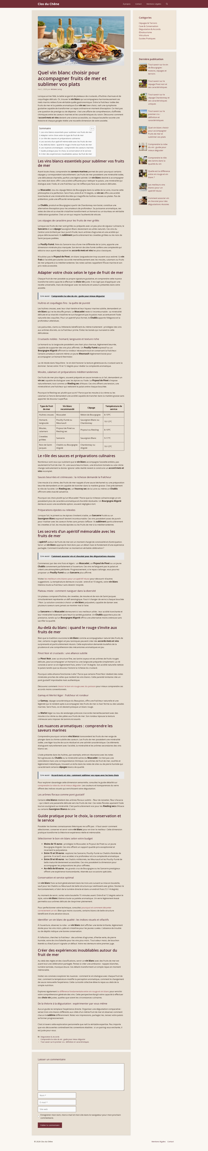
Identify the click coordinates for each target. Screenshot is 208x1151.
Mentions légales (159, 1141)
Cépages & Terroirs (148, 23)
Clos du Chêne (48, 4)
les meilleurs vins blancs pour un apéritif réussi (67, 578)
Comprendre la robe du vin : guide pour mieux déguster (63, 1039)
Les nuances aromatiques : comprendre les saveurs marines (67, 147)
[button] (167, 4)
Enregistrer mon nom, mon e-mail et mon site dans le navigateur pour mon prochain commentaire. (80, 1116)
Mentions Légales (153, 4)
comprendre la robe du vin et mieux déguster (59, 785)
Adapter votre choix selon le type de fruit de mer (62, 135)
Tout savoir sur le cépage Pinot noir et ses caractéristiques (157, 84)
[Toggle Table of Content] (91, 129)
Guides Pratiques (147, 38)
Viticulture (144, 35)
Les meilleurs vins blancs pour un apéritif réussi (156, 187)
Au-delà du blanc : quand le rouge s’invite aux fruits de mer (66, 144)
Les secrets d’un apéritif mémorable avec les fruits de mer (66, 141)
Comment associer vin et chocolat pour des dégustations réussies (158, 201)
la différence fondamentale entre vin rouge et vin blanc (83, 991)
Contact (138, 4)
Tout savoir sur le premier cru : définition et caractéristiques (65, 1042)
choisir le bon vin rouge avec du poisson (77, 686)
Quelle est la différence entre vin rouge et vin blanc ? (159, 174)
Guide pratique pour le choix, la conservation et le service (66, 151)
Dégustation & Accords (50, 1037)
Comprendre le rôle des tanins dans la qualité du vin (157, 160)
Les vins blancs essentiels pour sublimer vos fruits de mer (66, 132)
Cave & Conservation (148, 26)
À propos (126, 4)
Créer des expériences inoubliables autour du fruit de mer (66, 154)
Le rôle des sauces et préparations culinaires (60, 138)
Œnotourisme (145, 32)
